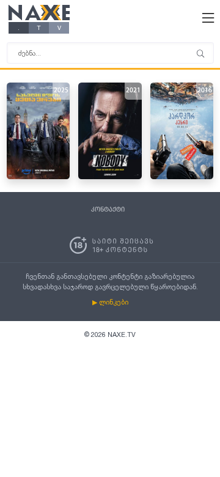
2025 (61, 90)
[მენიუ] (200, 54)
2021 (133, 90)
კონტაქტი (108, 209)
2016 (204, 90)
